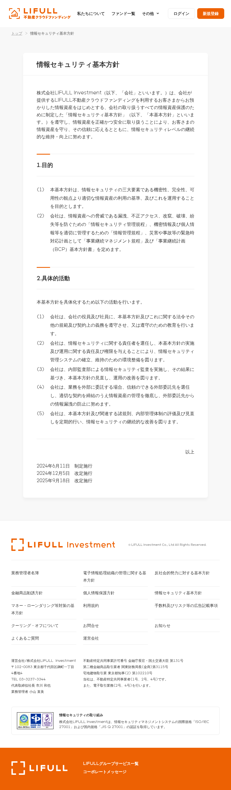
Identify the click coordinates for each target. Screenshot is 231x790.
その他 (148, 13)
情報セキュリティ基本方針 (178, 592)
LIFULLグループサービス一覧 (111, 763)
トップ (16, 33)
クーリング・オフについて (35, 625)
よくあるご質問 (25, 638)
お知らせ (162, 625)
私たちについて (91, 13)
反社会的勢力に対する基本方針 (182, 572)
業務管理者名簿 (25, 572)
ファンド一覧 (123, 13)
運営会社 (91, 638)
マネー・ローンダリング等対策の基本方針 (42, 609)
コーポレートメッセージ (104, 771)
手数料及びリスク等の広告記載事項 (186, 605)
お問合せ (91, 625)
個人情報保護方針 (99, 592)
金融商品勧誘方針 (27, 592)
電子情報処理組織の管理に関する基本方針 (114, 576)
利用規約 (91, 605)
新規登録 (211, 13)
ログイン (181, 13)
